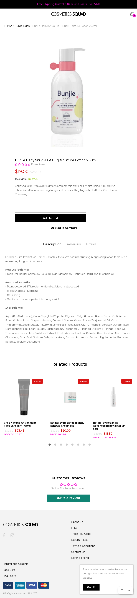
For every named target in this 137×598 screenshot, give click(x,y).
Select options (104, 437)
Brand (91, 244)
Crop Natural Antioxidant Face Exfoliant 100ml (20, 424)
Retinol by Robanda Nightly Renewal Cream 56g (67, 424)
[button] (23, 164)
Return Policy (79, 539)
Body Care (9, 576)
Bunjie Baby (22, 26)
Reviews (74, 244)
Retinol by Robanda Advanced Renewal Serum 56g (109, 425)
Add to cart (13, 434)
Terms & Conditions (83, 546)
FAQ (74, 527)
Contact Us (78, 552)
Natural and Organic (15, 563)
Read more (58, 434)
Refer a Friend (80, 557)
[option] (68, 94)
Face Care (9, 570)
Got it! (91, 587)
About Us (77, 522)
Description (52, 244)
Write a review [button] (68, 498)
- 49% (83, 381)
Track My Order (81, 533)
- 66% (126, 381)
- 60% (37, 381)
